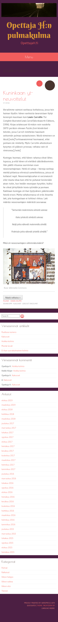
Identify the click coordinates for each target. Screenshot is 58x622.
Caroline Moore (48, 608)
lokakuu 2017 (7, 432)
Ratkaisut (5, 572)
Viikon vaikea (7, 581)
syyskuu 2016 (7, 487)
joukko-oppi (7, 304)
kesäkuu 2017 (8, 451)
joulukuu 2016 (8, 474)
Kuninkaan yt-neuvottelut (18, 96)
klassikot (17, 304)
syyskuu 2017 (7, 437)
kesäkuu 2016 (8, 501)
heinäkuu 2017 (8, 446)
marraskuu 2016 (9, 478)
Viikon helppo (16, 301)
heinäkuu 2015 (8, 552)
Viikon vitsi (6, 586)
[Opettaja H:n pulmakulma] (29, 10)
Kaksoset (5, 336)
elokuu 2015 (7, 547)
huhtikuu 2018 (8, 414)
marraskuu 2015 (9, 533)
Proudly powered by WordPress (37, 603)
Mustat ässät (7, 346)
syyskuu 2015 (7, 543)
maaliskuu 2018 (8, 418)
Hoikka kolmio (8, 341)
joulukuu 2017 (8, 423)
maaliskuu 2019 (8, 405)
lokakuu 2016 (7, 483)
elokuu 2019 (7, 400)
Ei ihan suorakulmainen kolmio (15, 350)
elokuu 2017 (7, 441)
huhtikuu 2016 (8, 510)
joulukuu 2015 (8, 529)
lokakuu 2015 (7, 538)
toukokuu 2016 (8, 506)
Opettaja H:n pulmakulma (29, 30)
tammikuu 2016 (8, 524)
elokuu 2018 (7, 409)
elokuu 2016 (7, 492)
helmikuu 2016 (8, 520)
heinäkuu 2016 (8, 497)
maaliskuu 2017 (8, 460)
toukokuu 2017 (8, 455)
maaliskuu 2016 (8, 515)
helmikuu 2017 (8, 464)
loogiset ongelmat (30, 304)
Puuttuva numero (9, 332)
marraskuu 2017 (9, 428)
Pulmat (6, 301)
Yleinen (5, 591)
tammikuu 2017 (8, 469)
